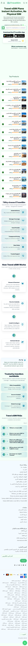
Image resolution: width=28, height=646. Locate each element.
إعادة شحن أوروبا (23, 533)
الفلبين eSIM (24, 625)
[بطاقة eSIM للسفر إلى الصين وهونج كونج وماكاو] (14, 195)
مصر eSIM (25, 613)
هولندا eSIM (17, 621)
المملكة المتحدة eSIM (16, 580)
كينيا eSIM (11, 617)
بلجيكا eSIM (9, 598)
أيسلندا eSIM (4, 615)
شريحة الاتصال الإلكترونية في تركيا (13, 584)
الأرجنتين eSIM (11, 594)
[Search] (3, 27)
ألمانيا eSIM (4, 613)
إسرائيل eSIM (17, 592)
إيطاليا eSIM (17, 590)
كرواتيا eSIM (16, 607)
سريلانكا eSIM (24, 629)
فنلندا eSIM (17, 594)
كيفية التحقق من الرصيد (21, 486)
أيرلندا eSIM (24, 617)
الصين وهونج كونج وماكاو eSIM (21, 605)
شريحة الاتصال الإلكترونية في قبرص (20, 609)
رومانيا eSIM (24, 627)
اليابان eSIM (15, 586)
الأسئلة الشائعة (23, 472)
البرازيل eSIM (10, 592)
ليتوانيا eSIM (15, 619)
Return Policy (23, 512)
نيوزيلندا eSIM (10, 621)
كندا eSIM (11, 590)
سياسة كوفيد (24, 519)
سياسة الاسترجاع (23, 510)
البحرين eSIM (24, 598)
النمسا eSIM (14, 596)
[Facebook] (23, 565)
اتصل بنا (25, 469)
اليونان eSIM (5, 590)
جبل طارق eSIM (18, 615)
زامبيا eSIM (3, 629)
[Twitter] (25, 565)
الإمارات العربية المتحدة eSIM (13, 629)
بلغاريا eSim (24, 601)
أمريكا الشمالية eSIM (22, 538)
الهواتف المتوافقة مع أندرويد (20, 476)
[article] (14, 212)
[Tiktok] (17, 565)
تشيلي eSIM (7, 603)
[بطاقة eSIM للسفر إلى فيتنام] (14, 179)
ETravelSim (20, 638)
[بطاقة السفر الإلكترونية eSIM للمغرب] (14, 115)
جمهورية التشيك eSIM (6, 609)
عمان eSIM (11, 623)
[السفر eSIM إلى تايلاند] (14, 123)
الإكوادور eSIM (6, 611)
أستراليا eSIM (8, 586)
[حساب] (4, 2)
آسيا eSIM (24, 535)
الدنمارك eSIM (24, 611)
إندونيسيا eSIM (13, 582)
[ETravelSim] (14, 3)
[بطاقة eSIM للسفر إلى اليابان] (14, 171)
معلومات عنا (24, 467)
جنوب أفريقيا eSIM (23, 586)
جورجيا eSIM (11, 613)
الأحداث (25, 489)
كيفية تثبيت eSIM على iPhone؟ (19, 493)
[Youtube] (19, 565)
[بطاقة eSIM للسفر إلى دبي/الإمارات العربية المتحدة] (14, 107)
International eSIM (22, 540)
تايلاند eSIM (24, 584)
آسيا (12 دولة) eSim (23, 596)
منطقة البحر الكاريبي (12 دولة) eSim (19, 603)
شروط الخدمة (23, 514)
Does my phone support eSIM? (18, 496)
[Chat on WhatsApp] (25, 643)
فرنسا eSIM (24, 588)
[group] (14, 286)
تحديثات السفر (23, 522)
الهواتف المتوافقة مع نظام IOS (19, 474)
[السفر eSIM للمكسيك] (14, 187)
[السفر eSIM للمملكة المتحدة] (14, 131)
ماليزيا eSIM (24, 590)
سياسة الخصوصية (22, 517)
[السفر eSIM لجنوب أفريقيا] (14, 139)
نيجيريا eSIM (24, 623)
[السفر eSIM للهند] (14, 155)
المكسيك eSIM (5, 582)
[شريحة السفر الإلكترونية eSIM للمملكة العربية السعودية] (14, 163)
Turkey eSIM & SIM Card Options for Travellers (14, 498)
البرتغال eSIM (11, 625)
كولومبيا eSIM (10, 605)
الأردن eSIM (17, 617)
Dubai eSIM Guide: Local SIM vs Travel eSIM (15, 501)
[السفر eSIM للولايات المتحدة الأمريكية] (14, 91)
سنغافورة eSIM (11, 588)
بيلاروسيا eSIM (17, 598)
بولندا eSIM (17, 625)
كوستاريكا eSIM (24, 607)
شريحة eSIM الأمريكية (22, 582)
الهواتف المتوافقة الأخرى (21, 479)
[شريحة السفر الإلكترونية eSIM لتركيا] (14, 83)
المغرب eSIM (24, 621)
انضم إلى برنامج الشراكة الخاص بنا (18, 484)
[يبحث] (23, 2)
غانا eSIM (25, 615)
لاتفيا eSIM (5, 617)
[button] (15, 84)
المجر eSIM (10, 615)
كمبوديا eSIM (17, 601)
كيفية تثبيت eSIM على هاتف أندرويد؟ (18, 491)
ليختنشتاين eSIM (23, 619)
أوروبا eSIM (24, 531)
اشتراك (23, 560)
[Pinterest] (14, 565)
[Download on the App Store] (19, 36)
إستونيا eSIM (24, 594)
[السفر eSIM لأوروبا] (14, 99)
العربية (24, 634)
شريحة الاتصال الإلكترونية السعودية (13, 627)
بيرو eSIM (5, 623)
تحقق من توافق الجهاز (21, 481)
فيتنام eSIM (18, 588)
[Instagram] (21, 565)
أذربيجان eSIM (7, 596)
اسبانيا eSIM (24, 592)
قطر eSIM (4, 625)
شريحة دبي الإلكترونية (15, 611)
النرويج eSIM (17, 623)
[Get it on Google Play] (8, 36)
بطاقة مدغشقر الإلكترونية (7, 619)
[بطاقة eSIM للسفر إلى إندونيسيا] (14, 147)
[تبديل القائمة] (26, 2)
